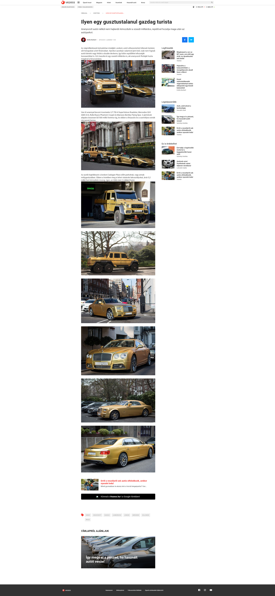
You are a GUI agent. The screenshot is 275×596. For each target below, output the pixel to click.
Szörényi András (182, 123)
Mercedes (136, 515)
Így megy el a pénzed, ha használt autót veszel (185, 119)
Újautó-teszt (87, 2)
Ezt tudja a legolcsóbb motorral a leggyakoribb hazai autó (185, 151)
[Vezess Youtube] (211, 585)
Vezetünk (118, 2)
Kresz (143, 2)
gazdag (107, 515)
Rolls (88, 519)
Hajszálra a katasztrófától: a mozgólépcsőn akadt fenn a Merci (185, 69)
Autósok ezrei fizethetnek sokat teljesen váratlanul (184, 163)
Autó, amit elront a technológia (184, 107)
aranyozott (97, 515)
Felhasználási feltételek (134, 590)
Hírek (109, 2)
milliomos (145, 515)
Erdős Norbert (91, 40)
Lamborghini (117, 515)
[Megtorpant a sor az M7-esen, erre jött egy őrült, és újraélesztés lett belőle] (168, 55)
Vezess (179, 61)
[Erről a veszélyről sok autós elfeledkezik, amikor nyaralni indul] (168, 131)
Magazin (99, 2)
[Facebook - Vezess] (184, 39)
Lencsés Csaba (182, 168)
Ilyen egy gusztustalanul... (114, 13)
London (126, 515)
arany (88, 515)
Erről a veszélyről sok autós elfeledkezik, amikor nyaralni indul (185, 130)
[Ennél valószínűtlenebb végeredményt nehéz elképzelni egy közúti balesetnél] (168, 82)
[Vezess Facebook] (199, 585)
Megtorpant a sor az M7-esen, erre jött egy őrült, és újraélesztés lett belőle (185, 55)
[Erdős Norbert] (83, 39)
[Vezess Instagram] (205, 585)
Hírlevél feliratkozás (68, 7)
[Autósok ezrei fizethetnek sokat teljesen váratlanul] (168, 164)
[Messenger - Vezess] (191, 39)
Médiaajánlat (120, 590)
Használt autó (131, 2)
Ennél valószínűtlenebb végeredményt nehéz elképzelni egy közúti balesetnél (185, 83)
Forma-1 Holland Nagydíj (85, 7)
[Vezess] (68, 2)
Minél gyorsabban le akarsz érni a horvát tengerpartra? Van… (124, 486)
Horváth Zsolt (181, 110)
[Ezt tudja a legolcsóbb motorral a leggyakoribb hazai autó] (168, 150)
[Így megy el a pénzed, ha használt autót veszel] (168, 119)
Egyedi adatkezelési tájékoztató (154, 590)
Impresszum (109, 590)
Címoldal (84, 13)
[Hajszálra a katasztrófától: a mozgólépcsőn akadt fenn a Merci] (168, 68)
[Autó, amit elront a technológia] (168, 108)
